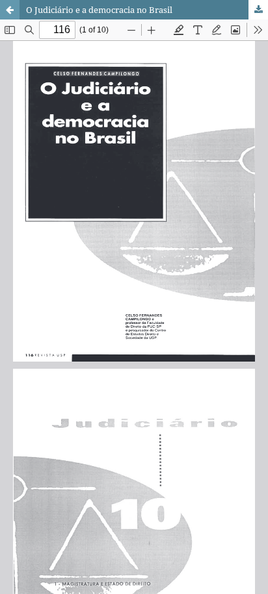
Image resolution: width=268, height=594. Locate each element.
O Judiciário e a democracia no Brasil (99, 10)
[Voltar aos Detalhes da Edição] (10, 9)
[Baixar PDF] (258, 9)
